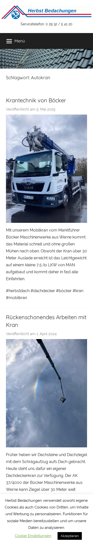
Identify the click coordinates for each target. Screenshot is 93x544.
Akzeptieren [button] (70, 536)
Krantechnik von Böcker (36, 100)
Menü (19, 40)
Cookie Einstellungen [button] (33, 536)
